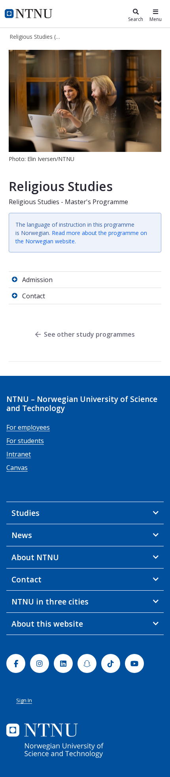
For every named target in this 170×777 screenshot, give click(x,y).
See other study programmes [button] (89, 334)
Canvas (17, 467)
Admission (37, 279)
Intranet (18, 454)
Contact (33, 296)
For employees (28, 427)
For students (25, 440)
